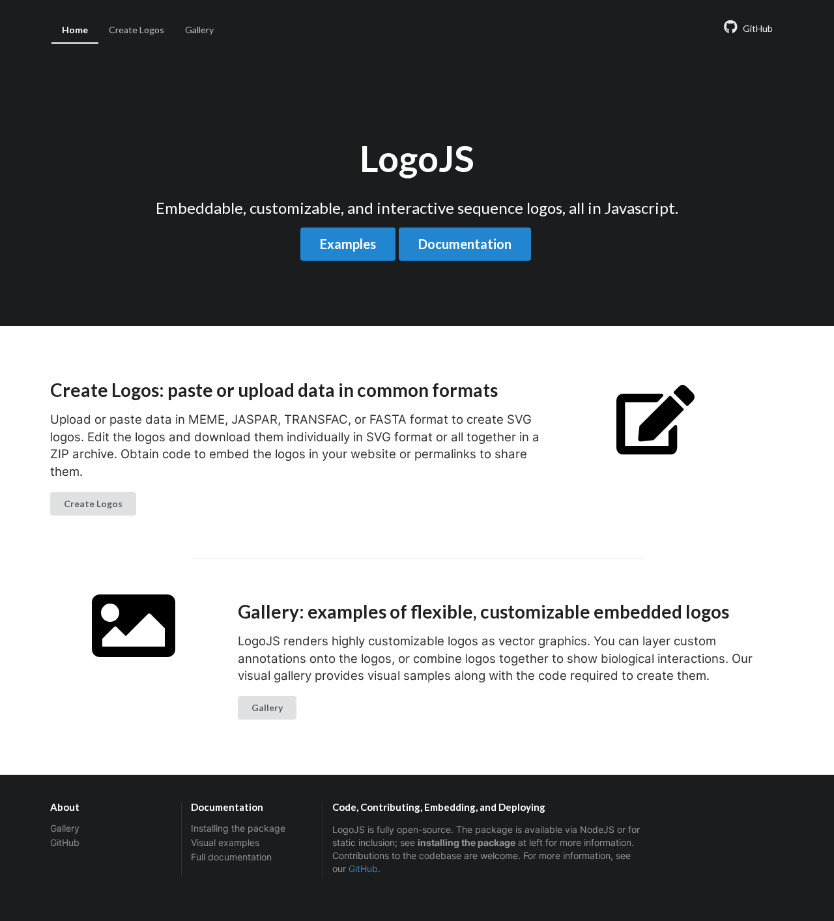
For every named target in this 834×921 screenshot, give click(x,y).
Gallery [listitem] (64, 828)
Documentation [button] (464, 244)
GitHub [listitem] (64, 842)
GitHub (363, 868)
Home (75, 29)
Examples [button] (348, 244)
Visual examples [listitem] (225, 842)
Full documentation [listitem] (231, 856)
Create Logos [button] (93, 503)
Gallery (199, 29)
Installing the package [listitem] (238, 828)
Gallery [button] (267, 707)
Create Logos (136, 29)
